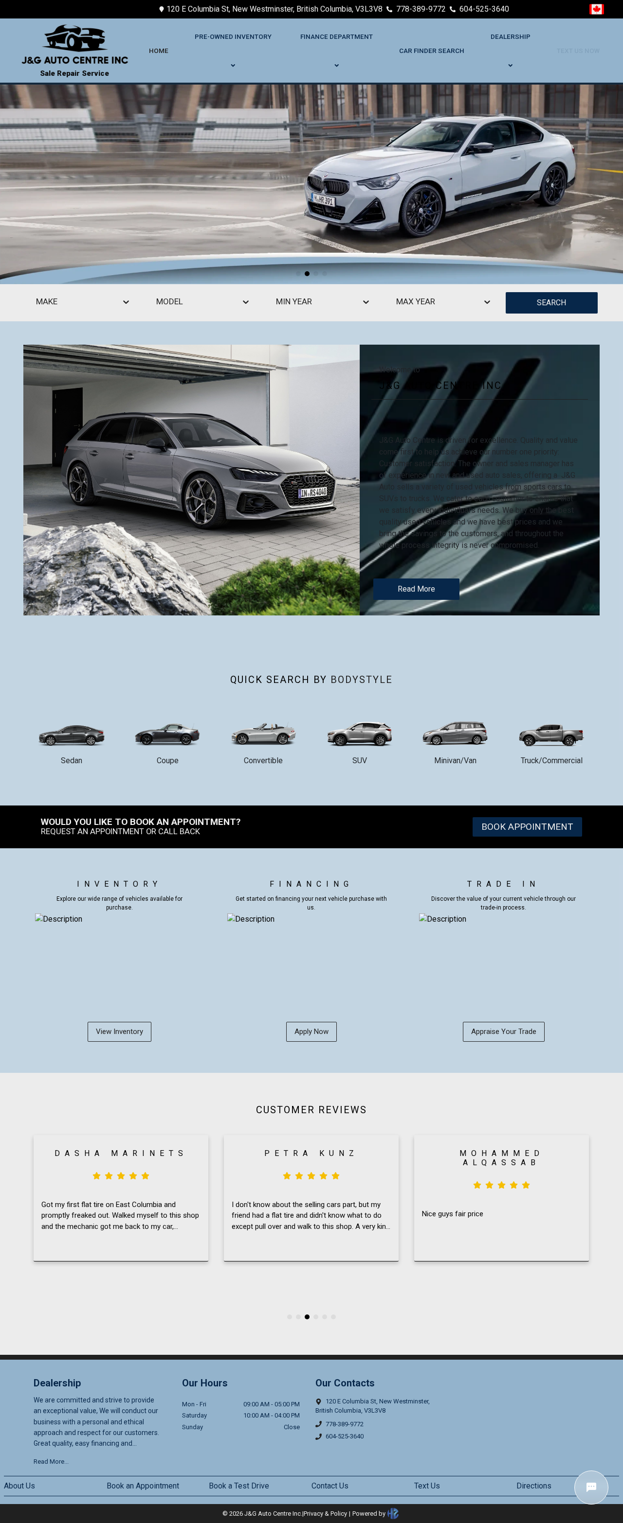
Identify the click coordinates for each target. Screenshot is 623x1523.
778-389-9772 (421, 9)
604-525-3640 (484, 9)
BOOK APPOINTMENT (527, 826)
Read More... (51, 1461)
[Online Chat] (591, 1487)
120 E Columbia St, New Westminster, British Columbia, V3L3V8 (274, 9)
